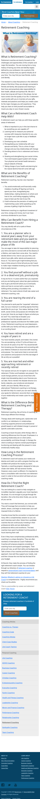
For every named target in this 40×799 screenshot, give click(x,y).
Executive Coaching (9, 688)
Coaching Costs (8, 632)
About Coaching (14, 22)
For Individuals (17, 2)
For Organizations (6, 2)
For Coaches (29, 2)
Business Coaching (9, 668)
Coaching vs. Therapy (10, 627)
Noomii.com (18, 792)
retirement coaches (25, 568)
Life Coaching (7, 658)
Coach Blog (4, 765)
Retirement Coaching (10, 722)
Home (3, 22)
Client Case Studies (9, 642)
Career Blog (4, 768)
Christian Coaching (9, 678)
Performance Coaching (10, 712)
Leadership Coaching (10, 702)
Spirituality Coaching (9, 727)
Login (37, 2)
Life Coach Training (9, 647)
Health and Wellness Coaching (30, 768)
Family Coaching (8, 693)
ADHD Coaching (8, 663)
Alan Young (10, 588)
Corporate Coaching (7, 763)
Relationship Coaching (10, 717)
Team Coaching (8, 732)
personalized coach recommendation (21, 570)
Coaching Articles (8, 637)
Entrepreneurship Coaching (12, 683)
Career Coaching (8, 673)
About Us (3, 758)
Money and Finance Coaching (13, 707)
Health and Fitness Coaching (12, 697)
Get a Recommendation (7, 761)
